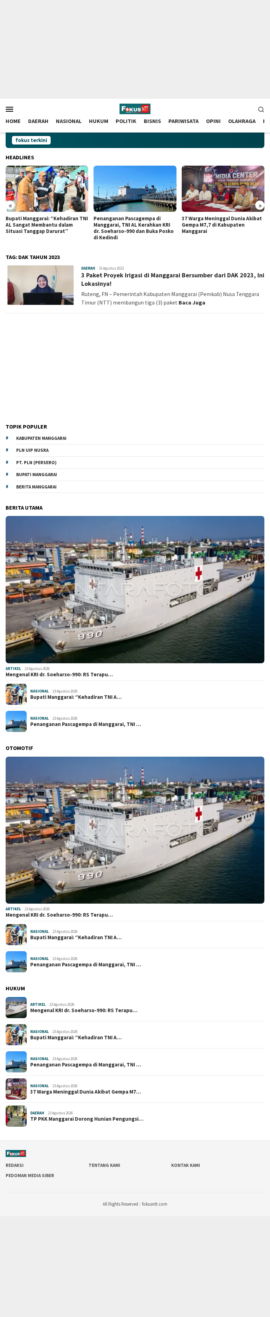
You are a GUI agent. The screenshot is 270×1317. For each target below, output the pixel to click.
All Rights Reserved (120, 1204)
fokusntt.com (154, 1204)
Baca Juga (192, 302)
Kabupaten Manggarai (41, 438)
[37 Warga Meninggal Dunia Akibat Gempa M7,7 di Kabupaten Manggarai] (223, 189)
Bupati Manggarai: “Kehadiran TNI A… (76, 697)
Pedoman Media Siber (30, 1175)
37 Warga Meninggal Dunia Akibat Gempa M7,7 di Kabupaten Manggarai (222, 224)
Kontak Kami (185, 1165)
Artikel (13, 668)
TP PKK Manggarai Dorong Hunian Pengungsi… (86, 1119)
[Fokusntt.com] (135, 108)
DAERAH (88, 268)
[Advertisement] (135, 49)
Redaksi (15, 1165)
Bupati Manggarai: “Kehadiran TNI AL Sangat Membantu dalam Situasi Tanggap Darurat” (47, 224)
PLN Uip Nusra (32, 450)
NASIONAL (39, 691)
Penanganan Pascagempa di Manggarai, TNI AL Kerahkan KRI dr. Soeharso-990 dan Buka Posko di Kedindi (134, 228)
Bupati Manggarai (36, 475)
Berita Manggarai (36, 487)
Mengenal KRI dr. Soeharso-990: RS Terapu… (59, 674)
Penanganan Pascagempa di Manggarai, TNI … (85, 724)
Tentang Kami (104, 1165)
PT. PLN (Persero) (36, 463)
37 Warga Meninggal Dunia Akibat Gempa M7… (85, 1092)
